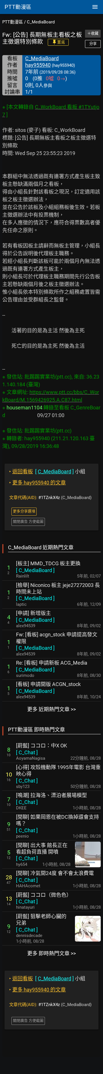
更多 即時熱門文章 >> (51, 953)
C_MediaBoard (41, 22)
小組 (47, 471)
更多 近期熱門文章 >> (51, 709)
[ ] (35, 570)
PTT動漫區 (12, 22)
